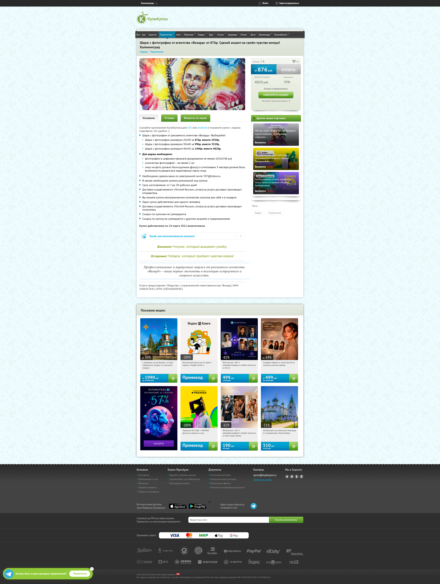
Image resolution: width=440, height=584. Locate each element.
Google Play (198, 506)
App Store (178, 506)
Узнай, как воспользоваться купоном (172, 236)
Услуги (221, 34)
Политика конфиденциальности (227, 487)
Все (138, 34)
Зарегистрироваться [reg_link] (289, 3)
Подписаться (80, 573)
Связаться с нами (262, 479)
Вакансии (143, 483)
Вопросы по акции (195, 118)
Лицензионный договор (223, 479)
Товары (202, 34)
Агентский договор (220, 475)
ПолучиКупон (281, 34)
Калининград (147, 3)
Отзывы (169, 118)
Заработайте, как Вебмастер (184, 479)
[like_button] (294, 61)
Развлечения (167, 34)
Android (203, 127)
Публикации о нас (148, 479)
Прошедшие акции (179, 483)
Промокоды (265, 34)
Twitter (297, 476)
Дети (254, 34)
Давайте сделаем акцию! (182, 475)
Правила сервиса (147, 487)
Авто (179, 34)
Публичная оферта (220, 483)
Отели (244, 34)
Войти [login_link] (265, 3)
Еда (144, 34)
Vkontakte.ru (292, 476)
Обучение (190, 34)
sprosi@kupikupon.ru (265, 475)
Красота (153, 34)
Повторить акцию (275, 95)
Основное (149, 118)
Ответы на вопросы (148, 491)
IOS (190, 127)
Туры (212, 34)
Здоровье (233, 34)
